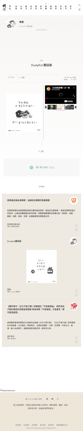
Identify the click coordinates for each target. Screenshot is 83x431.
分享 (74, 79)
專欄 (41, 60)
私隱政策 (26, 425)
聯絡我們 (51, 425)
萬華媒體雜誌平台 (62, 425)
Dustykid (51, 167)
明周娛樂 (18, 425)
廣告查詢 (43, 425)
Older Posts (41, 374)
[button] (34, 399)
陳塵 (23, 77)
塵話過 (46, 167)
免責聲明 (34, 425)
